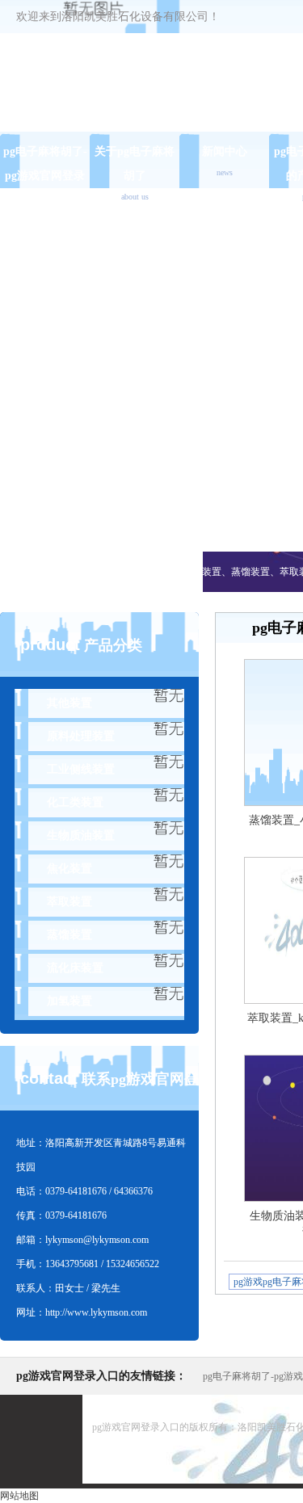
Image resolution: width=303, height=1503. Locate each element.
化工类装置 (75, 802)
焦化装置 (69, 869)
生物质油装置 (81, 835)
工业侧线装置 (81, 769)
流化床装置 (75, 968)
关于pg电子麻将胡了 (135, 173)
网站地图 (19, 1495)
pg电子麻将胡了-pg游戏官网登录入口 (45, 175)
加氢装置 (69, 1001)
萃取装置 (69, 902)
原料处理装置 (81, 736)
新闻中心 (224, 161)
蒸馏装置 (69, 935)
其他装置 (69, 703)
